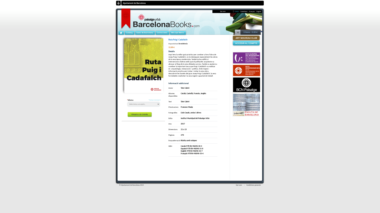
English (258, 11)
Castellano (244, 11)
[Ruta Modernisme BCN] (246, 66)
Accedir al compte (246, 43)
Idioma (130, 100)
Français (252, 11)
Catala (237, 11)
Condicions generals (253, 185)
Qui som (223, 11)
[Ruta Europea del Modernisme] (246, 54)
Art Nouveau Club (246, 38)
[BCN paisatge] (246, 79)
